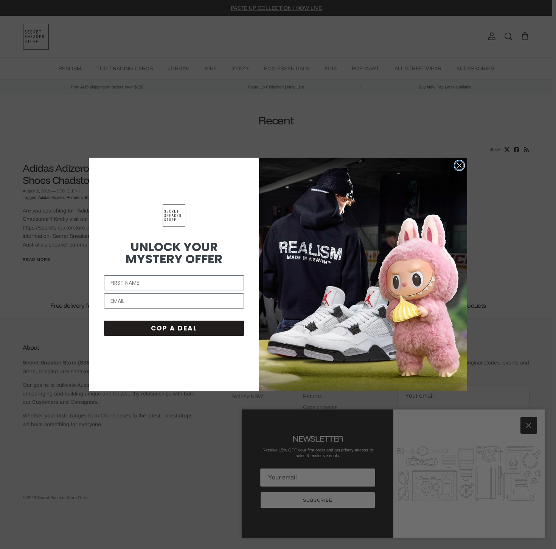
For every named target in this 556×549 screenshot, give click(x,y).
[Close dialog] (459, 165)
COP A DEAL (174, 328)
